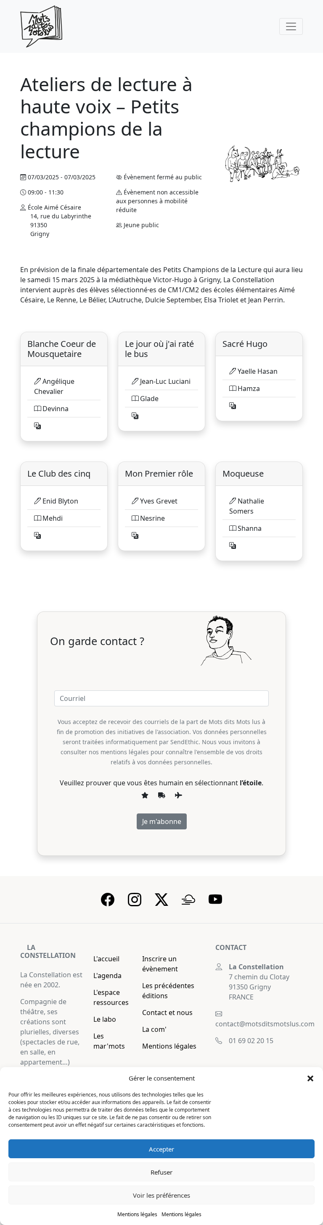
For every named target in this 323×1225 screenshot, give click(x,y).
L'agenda (107, 975)
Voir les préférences (161, 1195)
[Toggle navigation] (291, 26)
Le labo (104, 1019)
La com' (154, 1029)
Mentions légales (137, 1214)
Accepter (161, 1149)
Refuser (161, 1172)
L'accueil (106, 958)
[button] (310, 1078)
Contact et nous (167, 1012)
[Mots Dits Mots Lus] (41, 26)
